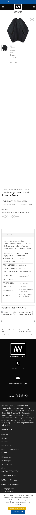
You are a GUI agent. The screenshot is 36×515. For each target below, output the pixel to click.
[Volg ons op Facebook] (16, 395)
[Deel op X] (10, 216)
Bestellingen (6, 461)
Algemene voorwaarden (10, 449)
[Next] (31, 30)
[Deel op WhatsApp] (3, 216)
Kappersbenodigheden (15, 189)
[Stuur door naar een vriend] (13, 216)
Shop (3, 468)
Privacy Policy (6, 445)
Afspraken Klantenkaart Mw (9, 330)
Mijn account (6, 457)
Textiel (27, 189)
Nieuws (4, 438)
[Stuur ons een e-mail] (22, 395)
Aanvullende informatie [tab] (10, 235)
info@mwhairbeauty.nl (18, 384)
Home (3, 189)
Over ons (4, 434)
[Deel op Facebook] (6, 216)
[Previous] (4, 30)
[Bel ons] (25, 395)
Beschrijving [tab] (7, 231)
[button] (2, 7)
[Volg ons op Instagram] (19, 395)
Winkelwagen (6, 464)
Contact (4, 442)
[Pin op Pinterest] (17, 216)
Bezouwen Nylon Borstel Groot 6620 (25, 330)
